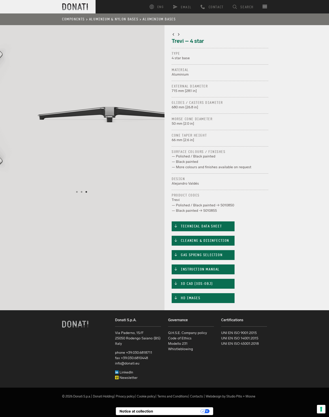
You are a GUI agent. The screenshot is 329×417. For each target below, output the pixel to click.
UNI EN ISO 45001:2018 (240, 343)
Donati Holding (103, 396)
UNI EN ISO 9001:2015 (239, 333)
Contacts (196, 396)
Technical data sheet (198, 226)
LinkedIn (126, 372)
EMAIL (186, 7)
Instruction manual (197, 269)
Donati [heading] (75, 6)
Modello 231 (178, 343)
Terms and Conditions (172, 396)
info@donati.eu (127, 363)
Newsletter (128, 378)
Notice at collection (136, 411)
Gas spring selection (198, 255)
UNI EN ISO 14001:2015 (239, 338)
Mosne (250, 396)
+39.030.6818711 (139, 352)
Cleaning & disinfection (201, 240)
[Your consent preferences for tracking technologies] (321, 409)
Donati (75, 324)
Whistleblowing (180, 349)
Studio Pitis (234, 396)
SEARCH (247, 7)
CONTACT (216, 7)
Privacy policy (125, 396)
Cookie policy (146, 396)
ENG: (158, 6)
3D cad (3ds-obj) (193, 284)
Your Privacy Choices (179, 411)
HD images (187, 298)
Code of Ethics (180, 338)
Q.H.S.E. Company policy (187, 333)
